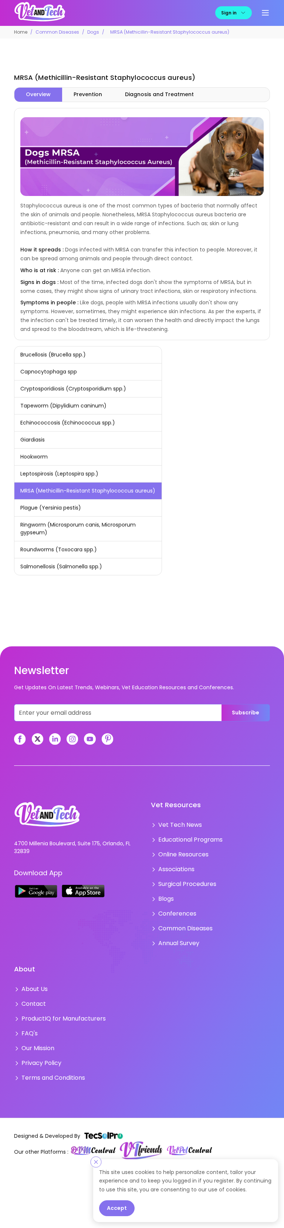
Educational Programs (186, 837)
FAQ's (28, 1019)
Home (20, 31)
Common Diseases (57, 31)
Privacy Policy (38, 1046)
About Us (32, 978)
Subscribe (245, 712)
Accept (117, 1208)
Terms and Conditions (50, 1060)
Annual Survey (176, 933)
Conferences (175, 906)
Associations (174, 865)
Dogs (93, 31)
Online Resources (180, 851)
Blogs (165, 892)
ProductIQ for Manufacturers (58, 1005)
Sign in (229, 12)
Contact (32, 991)
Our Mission (36, 1032)
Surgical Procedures (183, 878)
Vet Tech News (177, 824)
